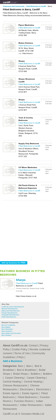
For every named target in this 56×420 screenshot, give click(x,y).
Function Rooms (24, 401)
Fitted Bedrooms (28, 397)
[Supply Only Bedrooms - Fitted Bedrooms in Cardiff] (9, 151)
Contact (33, 345)
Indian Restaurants (31, 405)
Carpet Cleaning (14, 377)
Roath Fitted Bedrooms (9, 317)
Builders (36, 373)
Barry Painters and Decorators (11, 333)
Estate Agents (11, 393)
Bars (21, 366)
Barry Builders (6, 327)
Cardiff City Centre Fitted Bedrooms (13, 307)
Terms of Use (22, 353)
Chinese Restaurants (15, 385)
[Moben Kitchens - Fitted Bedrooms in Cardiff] (9, 51)
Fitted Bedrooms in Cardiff (27, 283)
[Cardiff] (17, 4)
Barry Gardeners (7, 331)
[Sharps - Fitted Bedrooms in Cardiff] (7, 289)
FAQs (20, 357)
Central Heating (12, 381)
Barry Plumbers (6, 335)
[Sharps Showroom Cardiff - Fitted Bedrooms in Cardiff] (9, 87)
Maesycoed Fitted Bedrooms (11, 311)
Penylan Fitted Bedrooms (9, 313)
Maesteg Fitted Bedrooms (10, 308)
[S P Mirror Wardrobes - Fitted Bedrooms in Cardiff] (9, 175)
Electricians (27, 389)
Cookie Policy (19, 349)
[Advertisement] (28, 230)
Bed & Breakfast (27, 369)
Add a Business (12, 361)
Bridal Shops (21, 373)
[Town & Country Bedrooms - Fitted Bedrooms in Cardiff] (9, 126)
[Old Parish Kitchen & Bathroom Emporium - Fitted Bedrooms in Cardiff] (9, 193)
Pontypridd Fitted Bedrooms (10, 315)
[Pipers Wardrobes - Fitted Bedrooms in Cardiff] (9, 33)
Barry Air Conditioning (8, 325)
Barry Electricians (7, 329)
